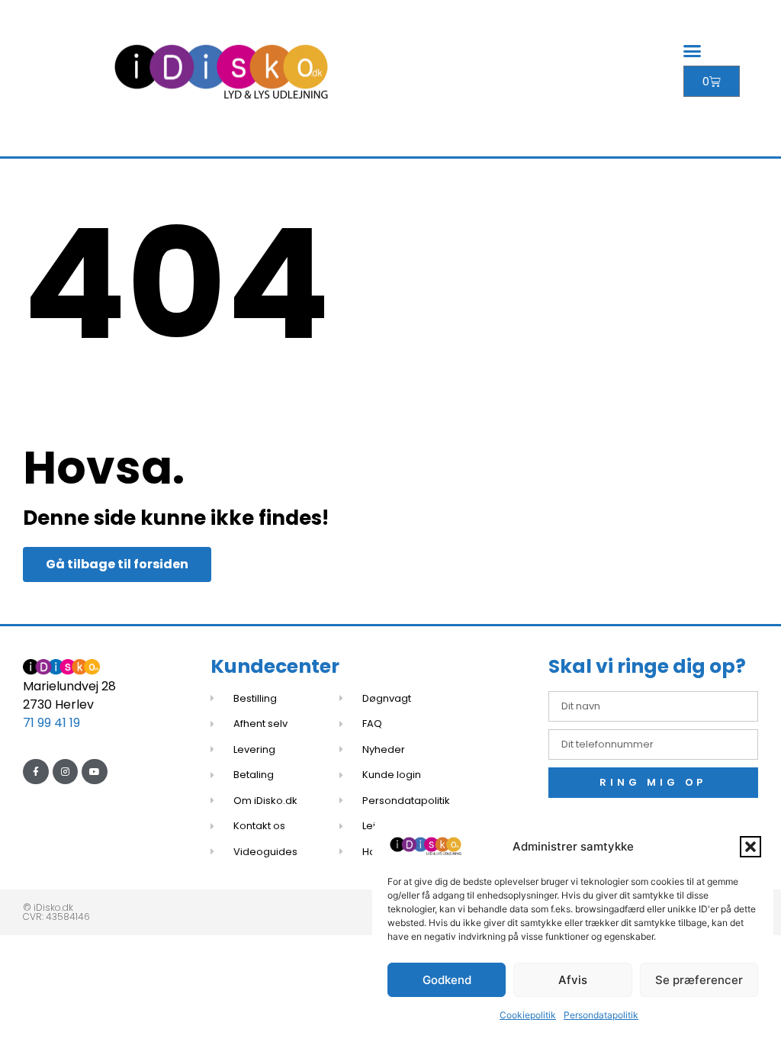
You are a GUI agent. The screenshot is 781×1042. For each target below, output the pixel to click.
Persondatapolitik (601, 1015)
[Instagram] (66, 772)
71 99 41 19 (51, 723)
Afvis (572, 980)
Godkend (447, 980)
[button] (750, 846)
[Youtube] (95, 772)
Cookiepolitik (528, 1015)
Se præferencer (699, 980)
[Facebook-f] (36, 772)
